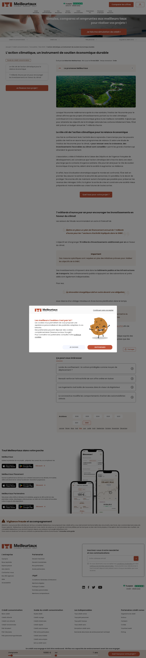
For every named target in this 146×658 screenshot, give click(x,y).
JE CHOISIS (73, 347)
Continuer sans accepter (102, 312)
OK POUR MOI (99, 347)
